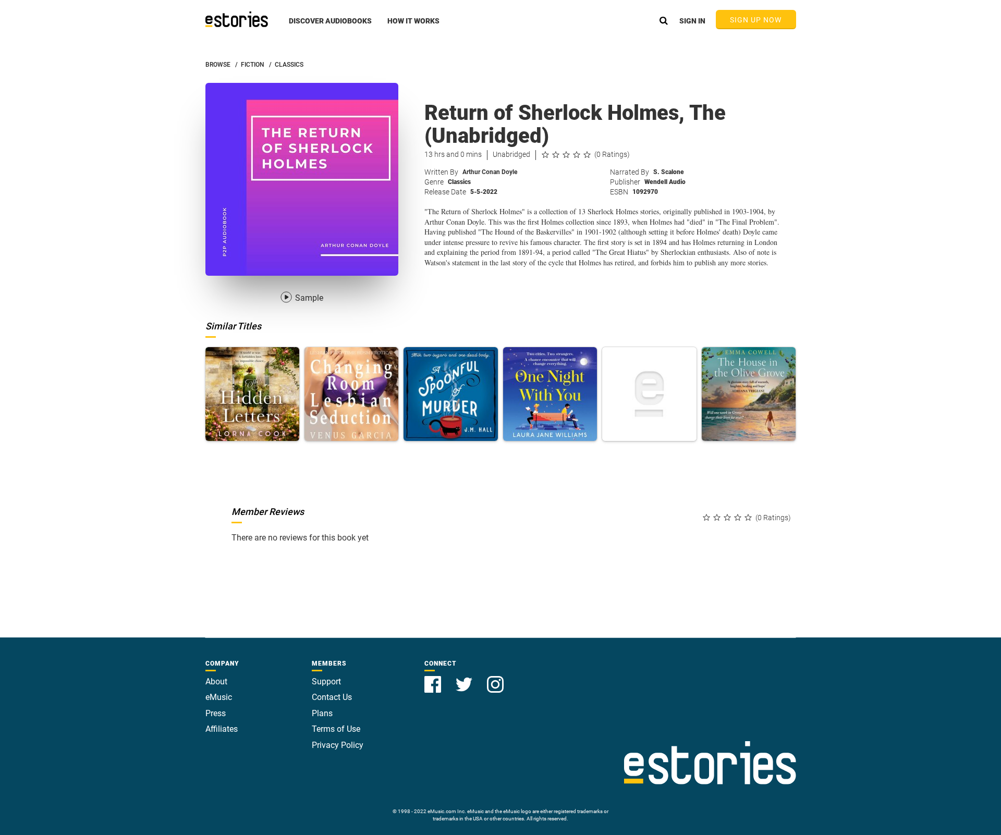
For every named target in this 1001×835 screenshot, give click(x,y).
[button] (330, 26)
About (216, 681)
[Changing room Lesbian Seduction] (351, 394)
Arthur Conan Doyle (489, 172)
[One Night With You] (550, 394)
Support (326, 681)
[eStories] (236, 19)
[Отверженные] (649, 394)
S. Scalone (668, 172)
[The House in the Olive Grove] (749, 394)
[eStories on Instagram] (495, 678)
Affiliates (221, 729)
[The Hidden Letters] (252, 394)
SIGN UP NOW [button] (756, 20)
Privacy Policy (337, 745)
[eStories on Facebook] (433, 678)
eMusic (218, 697)
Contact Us (332, 697)
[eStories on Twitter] (465, 678)
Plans (322, 713)
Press (215, 713)
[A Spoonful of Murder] (450, 394)
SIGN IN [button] (692, 21)
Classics (459, 182)
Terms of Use (336, 729)
